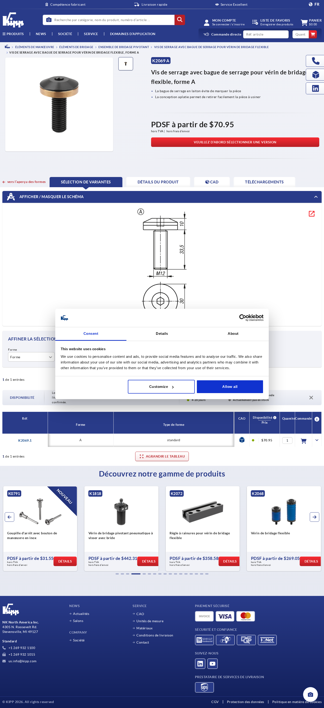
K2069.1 (25, 440)
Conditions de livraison (154, 635)
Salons (78, 621)
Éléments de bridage (76, 47)
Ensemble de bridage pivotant (123, 47)
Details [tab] (162, 333)
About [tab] (233, 333)
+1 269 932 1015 (21, 654)
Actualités (81, 614)
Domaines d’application (133, 34)
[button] (117, 574)
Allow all (230, 387)
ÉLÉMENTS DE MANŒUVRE (34, 47)
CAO (140, 614)
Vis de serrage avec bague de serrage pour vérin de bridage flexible (211, 47)
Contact (142, 642)
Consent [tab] (90, 333)
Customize (158, 387)
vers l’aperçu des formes (26, 182)
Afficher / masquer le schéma (51, 197)
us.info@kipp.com (22, 661)
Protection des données (245, 701)
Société (65, 34)
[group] (110, 528)
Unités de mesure (149, 621)
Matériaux (144, 628)
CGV (215, 701)
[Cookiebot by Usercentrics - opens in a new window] (243, 318)
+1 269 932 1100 (21, 648)
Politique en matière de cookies (297, 702)
